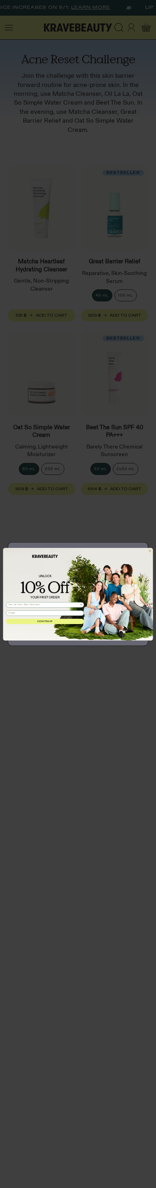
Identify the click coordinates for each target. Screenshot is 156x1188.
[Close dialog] (150, 550)
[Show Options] (81, 604)
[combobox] (44, 604)
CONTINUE (45, 621)
